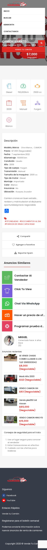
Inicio (7, 11)
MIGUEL (22, 337)
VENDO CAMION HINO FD (31, 417)
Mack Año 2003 (26, 376)
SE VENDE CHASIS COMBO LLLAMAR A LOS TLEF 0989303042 (30, 359)
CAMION (38, 147)
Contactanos (11, 31)
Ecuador (28, 191)
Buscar (7, 18)
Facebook (8, 495)
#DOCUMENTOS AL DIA (30, 221)
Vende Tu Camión (23, 49)
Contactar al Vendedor (23, 278)
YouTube (8, 500)
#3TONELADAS (11, 221)
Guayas (19, 191)
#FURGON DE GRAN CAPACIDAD (20, 224)
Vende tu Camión (10, 513)
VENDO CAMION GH (28, 388)
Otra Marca (27, 147)
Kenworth (9, 24)
